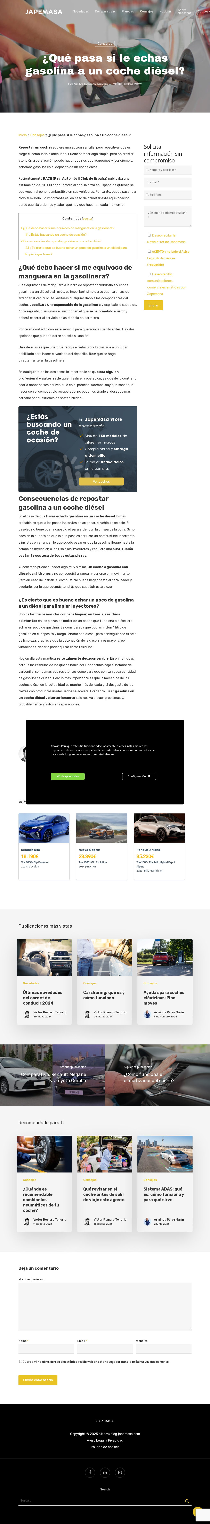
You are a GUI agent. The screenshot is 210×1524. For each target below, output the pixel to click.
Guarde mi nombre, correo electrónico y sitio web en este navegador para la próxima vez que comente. (96, 1362)
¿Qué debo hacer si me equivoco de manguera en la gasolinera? (67, 228)
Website (141, 1341)
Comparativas (105, 11)
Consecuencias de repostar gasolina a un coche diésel (61, 241)
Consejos (146, 11)
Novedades (81, 11)
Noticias (166, 11)
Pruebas (128, 11)
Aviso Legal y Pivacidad (105, 1440)
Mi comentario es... (31, 1279)
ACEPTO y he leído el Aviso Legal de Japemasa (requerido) (168, 258)
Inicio (22, 135)
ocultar (87, 218)
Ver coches (101, 481)
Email (82, 1341)
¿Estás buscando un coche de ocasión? (56, 235)
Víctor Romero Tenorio (91, 84)
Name (23, 1341)
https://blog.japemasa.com (119, 1434)
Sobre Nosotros (185, 12)
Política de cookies (105, 1447)
